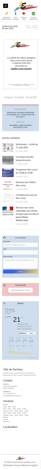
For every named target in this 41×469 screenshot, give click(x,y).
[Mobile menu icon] (5, 6)
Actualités (19, 97)
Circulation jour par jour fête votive (26, 196)
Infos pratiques (16, 18)
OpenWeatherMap (32, 358)
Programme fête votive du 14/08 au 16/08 (26, 171)
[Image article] (8, 147)
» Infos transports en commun (20, 290)
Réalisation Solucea (12, 465)
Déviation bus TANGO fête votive (26, 184)
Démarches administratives (7, 18)
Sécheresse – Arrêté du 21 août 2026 (27, 146)
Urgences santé (24, 18)
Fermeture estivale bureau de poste (24, 158)
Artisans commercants (33, 18)
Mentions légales (30, 465)
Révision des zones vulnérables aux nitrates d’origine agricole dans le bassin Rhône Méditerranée (27, 214)
